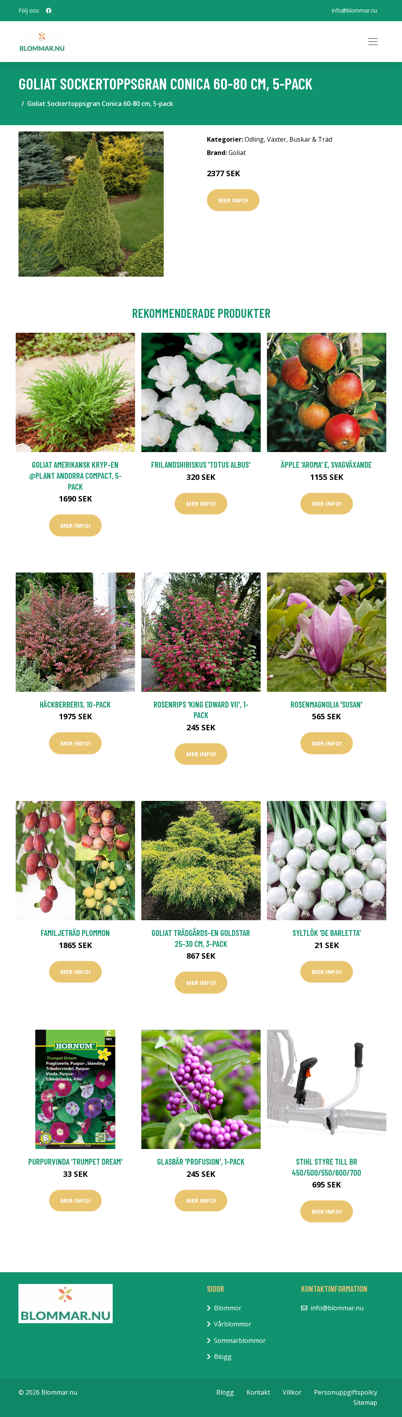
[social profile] (49, 10)
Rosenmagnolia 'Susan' (326, 704)
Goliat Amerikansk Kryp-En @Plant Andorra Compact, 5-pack (75, 475)
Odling (254, 139)
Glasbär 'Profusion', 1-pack (201, 1161)
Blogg (223, 1356)
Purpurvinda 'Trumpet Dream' (75, 1161)
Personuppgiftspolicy (345, 1392)
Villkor (292, 1392)
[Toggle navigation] (373, 41)
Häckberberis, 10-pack (75, 704)
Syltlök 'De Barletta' (326, 932)
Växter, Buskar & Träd (299, 139)
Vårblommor (232, 1324)
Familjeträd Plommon (75, 932)
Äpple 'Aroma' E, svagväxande (326, 464)
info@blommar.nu (354, 10)
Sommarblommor (240, 1340)
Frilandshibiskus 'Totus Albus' (200, 464)
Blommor (227, 1308)
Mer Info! (233, 200)
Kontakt (258, 1392)
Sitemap (365, 1402)
